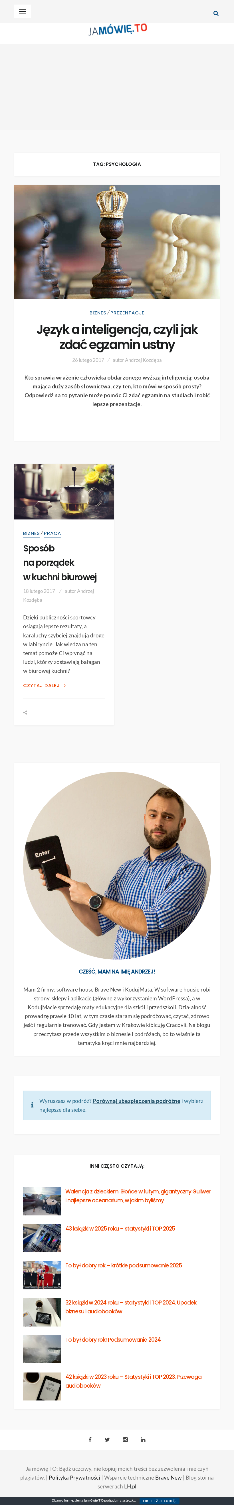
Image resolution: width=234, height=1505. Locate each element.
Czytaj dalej (42, 685)
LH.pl (130, 1486)
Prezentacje (127, 312)
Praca (52, 533)
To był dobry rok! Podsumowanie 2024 (112, 1340)
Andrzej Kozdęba (143, 360)
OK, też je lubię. (159, 1501)
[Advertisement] (117, 87)
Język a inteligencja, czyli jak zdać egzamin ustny (117, 337)
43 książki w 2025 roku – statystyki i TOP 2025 (120, 1229)
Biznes (98, 312)
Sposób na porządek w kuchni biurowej (60, 562)
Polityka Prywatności (74, 1477)
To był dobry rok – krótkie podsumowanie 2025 (123, 1265)
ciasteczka (127, 1500)
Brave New (168, 1477)
